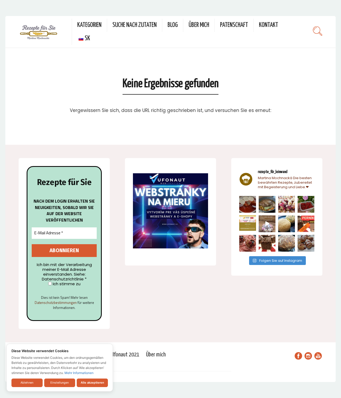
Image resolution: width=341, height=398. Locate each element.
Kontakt (268, 25)
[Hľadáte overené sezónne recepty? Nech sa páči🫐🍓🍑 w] (306, 204)
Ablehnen (27, 382)
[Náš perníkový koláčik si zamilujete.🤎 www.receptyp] (267, 243)
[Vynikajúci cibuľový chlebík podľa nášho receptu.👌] (286, 243)
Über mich (199, 25)
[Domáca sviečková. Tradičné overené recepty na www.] (267, 204)
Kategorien (89, 25)
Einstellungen (59, 382)
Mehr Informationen (79, 373)
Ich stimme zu (66, 284)
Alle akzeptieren (92, 382)
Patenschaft (234, 25)
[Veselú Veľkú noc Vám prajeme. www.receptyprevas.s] (267, 223)
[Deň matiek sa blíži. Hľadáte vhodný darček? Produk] (247, 223)
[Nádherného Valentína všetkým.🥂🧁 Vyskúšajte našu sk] (247, 243)
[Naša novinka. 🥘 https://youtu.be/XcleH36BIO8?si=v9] (247, 204)
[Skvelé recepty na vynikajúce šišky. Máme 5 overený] (306, 243)
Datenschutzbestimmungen (56, 302)
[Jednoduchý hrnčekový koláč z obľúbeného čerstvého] (286, 204)
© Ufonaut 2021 (123, 355)
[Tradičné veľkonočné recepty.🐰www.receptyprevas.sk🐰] (286, 223)
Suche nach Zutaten (134, 25)
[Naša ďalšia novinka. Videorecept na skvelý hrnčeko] (306, 223)
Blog (173, 25)
